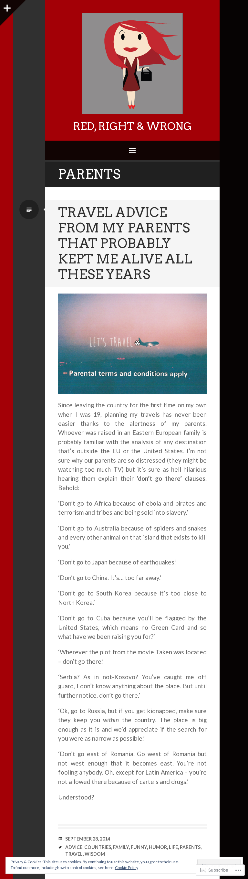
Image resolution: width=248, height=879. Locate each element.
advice (73, 847)
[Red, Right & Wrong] (132, 63)
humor (158, 847)
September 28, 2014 (87, 838)
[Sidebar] (6, 6)
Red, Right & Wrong (132, 126)
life (173, 847)
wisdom (95, 854)
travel (74, 854)
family (121, 847)
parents (190, 847)
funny (139, 847)
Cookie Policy (126, 867)
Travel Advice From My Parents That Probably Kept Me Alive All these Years (125, 243)
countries (97, 847)
